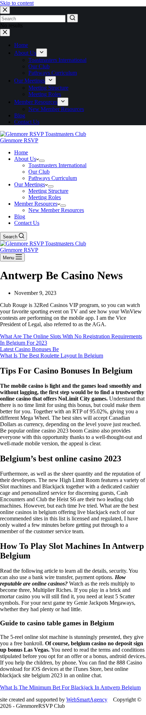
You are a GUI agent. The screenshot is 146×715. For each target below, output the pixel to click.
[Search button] (72, 18)
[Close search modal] (5, 10)
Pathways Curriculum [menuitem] (52, 73)
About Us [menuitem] (25, 53)
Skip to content (17, 3)
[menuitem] (41, 52)
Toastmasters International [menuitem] (57, 60)
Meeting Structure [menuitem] (48, 88)
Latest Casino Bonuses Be (29, 349)
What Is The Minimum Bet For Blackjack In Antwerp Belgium (70, 687)
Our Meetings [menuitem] (29, 81)
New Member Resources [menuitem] (56, 109)
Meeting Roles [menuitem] (44, 94)
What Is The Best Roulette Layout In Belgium (51, 356)
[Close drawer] (5, 32)
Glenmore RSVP (19, 140)
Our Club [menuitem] (39, 66)
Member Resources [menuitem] (35, 102)
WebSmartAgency (86, 700)
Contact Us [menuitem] (26, 122)
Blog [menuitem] (19, 115)
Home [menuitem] (21, 45)
